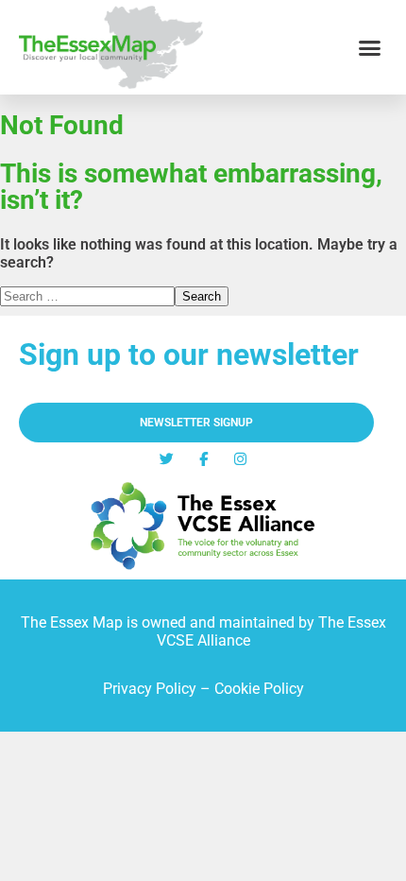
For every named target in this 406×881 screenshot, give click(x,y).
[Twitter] (167, 459)
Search (201, 296)
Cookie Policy (259, 689)
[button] (370, 47)
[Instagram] (240, 459)
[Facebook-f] (203, 459)
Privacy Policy (149, 689)
